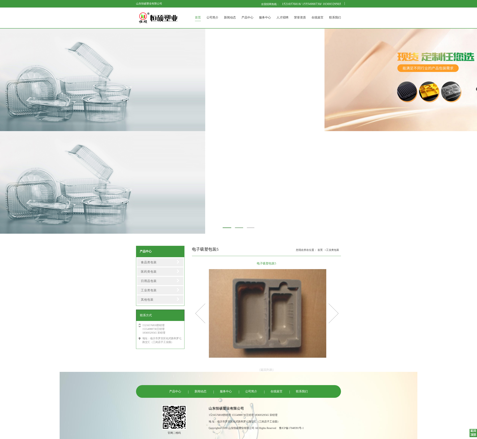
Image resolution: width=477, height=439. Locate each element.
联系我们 (335, 17)
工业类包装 (149, 290)
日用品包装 (149, 281)
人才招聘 (282, 17)
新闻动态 (230, 17)
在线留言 (317, 17)
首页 (198, 17)
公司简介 (212, 17)
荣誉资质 (300, 17)
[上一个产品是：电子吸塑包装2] (333, 313)
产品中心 (247, 17)
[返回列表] (266, 369)
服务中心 (265, 17)
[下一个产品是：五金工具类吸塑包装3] (200, 313)
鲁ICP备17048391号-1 (291, 428)
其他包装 (147, 299)
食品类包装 (149, 262)
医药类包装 (149, 271)
